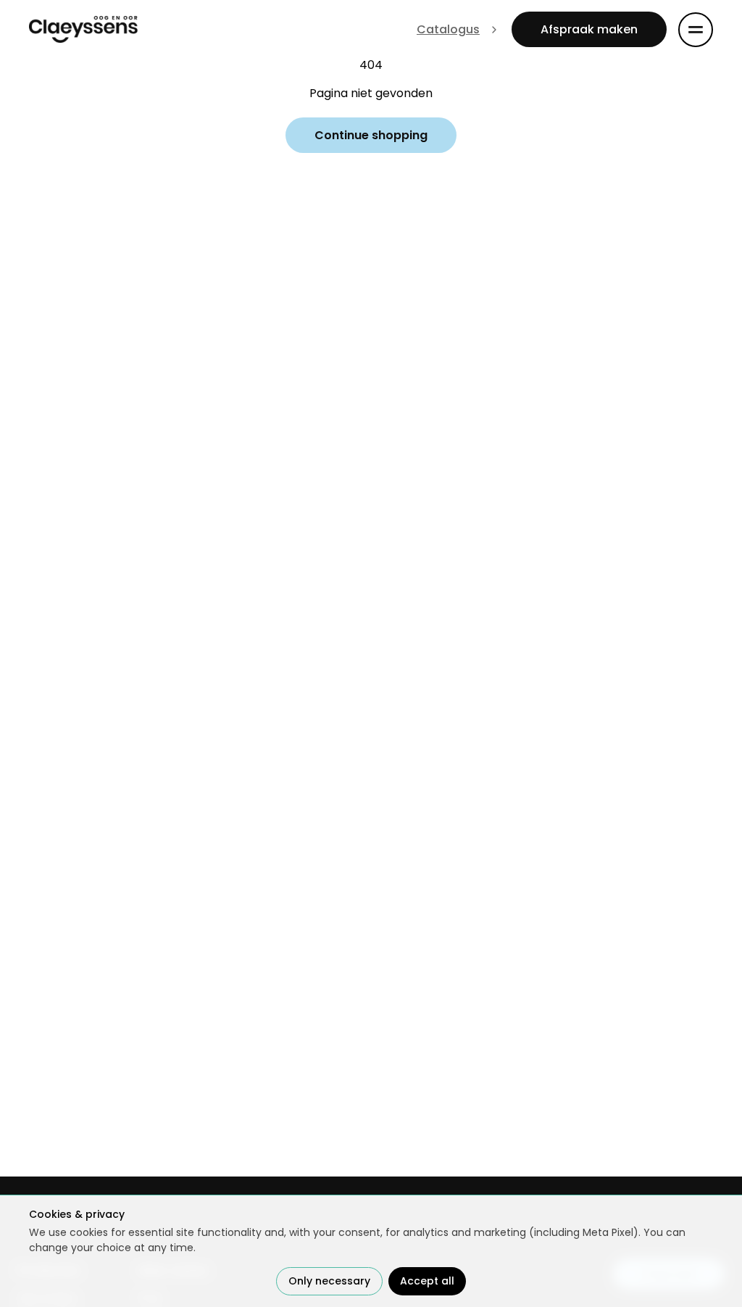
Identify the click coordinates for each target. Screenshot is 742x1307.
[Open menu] (695, 29)
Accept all (427, 1281)
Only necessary (329, 1281)
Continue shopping (371, 135)
